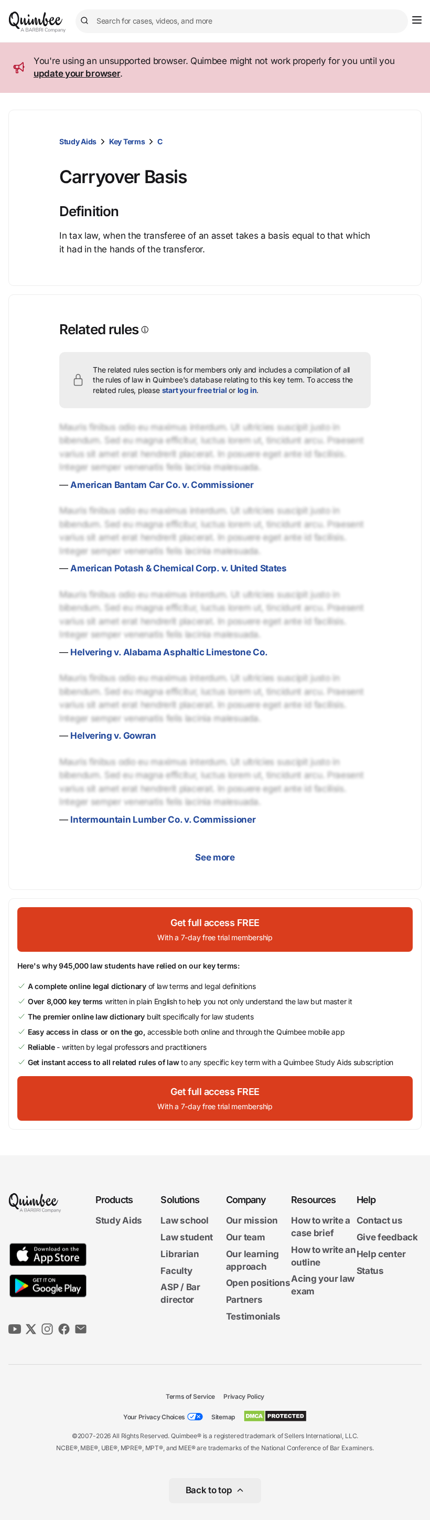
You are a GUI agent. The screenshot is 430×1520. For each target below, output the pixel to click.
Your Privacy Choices (154, 1417)
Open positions (258, 1283)
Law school (184, 1220)
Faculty (176, 1271)
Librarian (179, 1254)
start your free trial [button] (194, 390)
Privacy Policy (243, 1396)
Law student (186, 1237)
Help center (381, 1254)
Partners (244, 1299)
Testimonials (253, 1316)
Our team (245, 1237)
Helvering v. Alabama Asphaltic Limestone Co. (168, 652)
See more (215, 857)
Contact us (380, 1220)
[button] (215, 929)
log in (247, 390)
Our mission (252, 1220)
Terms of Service (190, 1396)
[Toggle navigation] (417, 20)
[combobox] (242, 21)
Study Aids (77, 141)
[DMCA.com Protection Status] (275, 1416)
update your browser (77, 73)
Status (370, 1271)
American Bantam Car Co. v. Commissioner (161, 485)
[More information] (143, 329)
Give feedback (387, 1237)
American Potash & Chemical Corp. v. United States (178, 568)
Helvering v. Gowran (113, 735)
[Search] (86, 21)
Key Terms (127, 141)
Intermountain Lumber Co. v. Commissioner (162, 819)
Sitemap (223, 1417)
